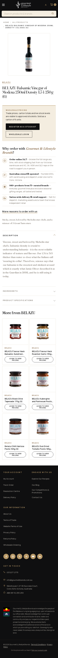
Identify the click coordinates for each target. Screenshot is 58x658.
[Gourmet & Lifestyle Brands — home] (23, 4)
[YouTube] (33, 556)
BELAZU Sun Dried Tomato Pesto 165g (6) (41, 447)
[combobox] (25, 14)
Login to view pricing (15, 359)
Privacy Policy (9, 532)
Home (6, 22)
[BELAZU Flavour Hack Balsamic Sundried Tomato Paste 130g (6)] (15, 332)
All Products (20, 22)
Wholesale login (19, 134)
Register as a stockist (22, 127)
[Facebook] (6, 556)
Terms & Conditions (38, 644)
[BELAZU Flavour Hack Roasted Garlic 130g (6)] (43, 332)
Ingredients (10, 291)
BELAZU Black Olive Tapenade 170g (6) (14, 400)
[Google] (26, 556)
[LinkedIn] (40, 556)
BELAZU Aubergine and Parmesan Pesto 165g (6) (42, 400)
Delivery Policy (9, 497)
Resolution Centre (11, 491)
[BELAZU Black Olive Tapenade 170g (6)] (15, 379)
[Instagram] (12, 556)
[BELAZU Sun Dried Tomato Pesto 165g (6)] (43, 427)
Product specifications (18, 300)
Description (10, 235)
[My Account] (45, 5)
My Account (8, 478)
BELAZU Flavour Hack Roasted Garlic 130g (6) (42, 352)
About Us (7, 514)
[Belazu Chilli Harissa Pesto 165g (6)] (15, 427)
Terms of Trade (9, 520)
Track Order (8, 485)
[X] (19, 556)
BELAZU (6, 82)
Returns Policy (9, 538)
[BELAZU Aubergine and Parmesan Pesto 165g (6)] (43, 379)
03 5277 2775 (12, 572)
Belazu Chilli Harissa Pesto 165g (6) (14, 447)
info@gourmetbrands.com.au (19, 580)
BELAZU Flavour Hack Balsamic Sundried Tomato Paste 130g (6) (14, 352)
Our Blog (35, 485)
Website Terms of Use (12, 526)
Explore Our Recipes (40, 478)
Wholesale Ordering (12, 545)
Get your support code (39, 650)
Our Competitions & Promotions (40, 491)
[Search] (52, 14)
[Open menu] (3, 5)
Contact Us (37, 497)
